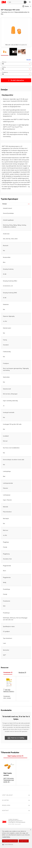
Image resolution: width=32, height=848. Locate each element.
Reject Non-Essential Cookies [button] (10, 840)
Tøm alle (28, 59)
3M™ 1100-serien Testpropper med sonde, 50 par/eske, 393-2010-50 (8, 780)
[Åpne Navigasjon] (29, 2)
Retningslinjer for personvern (15, 820)
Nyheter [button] (5, 800)
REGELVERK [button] (6, 805)
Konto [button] (27, 6)
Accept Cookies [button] (23, 840)
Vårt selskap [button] (7, 795)
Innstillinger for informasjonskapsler (16, 822)
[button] (7, 844)
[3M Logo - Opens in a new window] (3, 2)
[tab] (7, 673)
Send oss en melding (17, 738)
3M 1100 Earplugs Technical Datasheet (9, 690)
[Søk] (25, 2)
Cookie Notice (6, 837)
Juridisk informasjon (13, 819)
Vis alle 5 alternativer (17, 80)
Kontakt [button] (5, 810)
